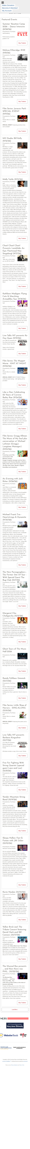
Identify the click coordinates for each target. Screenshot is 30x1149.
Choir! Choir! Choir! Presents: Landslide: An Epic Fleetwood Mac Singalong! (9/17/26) (13, 250)
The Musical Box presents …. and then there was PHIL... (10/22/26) (14, 969)
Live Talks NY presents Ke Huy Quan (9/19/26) (15, 337)
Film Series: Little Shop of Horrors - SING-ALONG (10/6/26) (14, 708)
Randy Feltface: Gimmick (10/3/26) (14, 679)
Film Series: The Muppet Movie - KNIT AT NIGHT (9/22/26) (14, 363)
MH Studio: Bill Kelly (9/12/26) (12, 139)
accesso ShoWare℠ (6, 1061)
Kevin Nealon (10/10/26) (14, 892)
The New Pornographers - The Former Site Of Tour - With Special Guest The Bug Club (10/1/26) (15, 576)
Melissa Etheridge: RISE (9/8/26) (14, 51)
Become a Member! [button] (10, 8)
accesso (25, 1061)
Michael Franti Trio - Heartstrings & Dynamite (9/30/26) (14, 517)
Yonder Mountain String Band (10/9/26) (14, 798)
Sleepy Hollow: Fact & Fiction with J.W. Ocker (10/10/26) (13, 840)
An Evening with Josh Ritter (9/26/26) (13, 480)
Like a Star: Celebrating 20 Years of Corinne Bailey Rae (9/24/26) (14, 395)
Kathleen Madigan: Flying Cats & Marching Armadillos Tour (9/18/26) (15, 296)
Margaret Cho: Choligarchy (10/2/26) (13, 614)
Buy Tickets (22, 43)
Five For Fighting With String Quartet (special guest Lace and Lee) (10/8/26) (13, 767)
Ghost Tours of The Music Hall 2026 (14, 650)
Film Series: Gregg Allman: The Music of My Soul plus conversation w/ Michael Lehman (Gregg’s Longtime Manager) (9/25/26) (15, 442)
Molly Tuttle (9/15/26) (13, 179)
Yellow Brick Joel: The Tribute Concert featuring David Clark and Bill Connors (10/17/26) (14, 931)
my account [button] (7, 11)
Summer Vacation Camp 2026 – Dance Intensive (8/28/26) (14, 26)
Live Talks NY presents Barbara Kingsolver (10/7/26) (13, 737)
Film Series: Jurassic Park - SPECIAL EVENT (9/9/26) (15, 111)
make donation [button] (8, 5)
